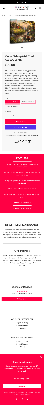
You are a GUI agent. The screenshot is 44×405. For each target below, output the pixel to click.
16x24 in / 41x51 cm (12, 106)
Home (3, 15)
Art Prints (22, 328)
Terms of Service (21, 394)
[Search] (36, 8)
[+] (13, 115)
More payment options (20, 132)
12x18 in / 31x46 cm (12, 102)
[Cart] (41, 8)
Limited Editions (22, 326)
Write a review (22, 299)
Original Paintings (22, 323)
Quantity (8, 112)
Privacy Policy (37, 392)
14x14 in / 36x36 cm (28, 102)
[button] (22, 47)
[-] (6, 115)
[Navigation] (4, 8)
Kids (10, 15)
